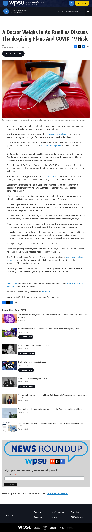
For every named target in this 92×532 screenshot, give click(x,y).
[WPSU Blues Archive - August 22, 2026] (9, 349)
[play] (6, 11)
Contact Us (38, 517)
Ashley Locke (13, 283)
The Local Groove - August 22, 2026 (32, 362)
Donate (82, 3)
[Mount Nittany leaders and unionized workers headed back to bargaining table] (9, 332)
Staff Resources (58, 512)
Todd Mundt (72, 283)
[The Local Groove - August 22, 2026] (9, 365)
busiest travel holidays (56, 134)
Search (54, 517)
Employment (38, 512)
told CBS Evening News (51, 145)
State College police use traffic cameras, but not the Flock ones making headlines (50, 409)
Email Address (10, 475)
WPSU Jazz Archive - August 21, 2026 (33, 378)
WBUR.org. (46, 292)
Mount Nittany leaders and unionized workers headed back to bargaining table (48, 329)
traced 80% (51, 176)
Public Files (75, 512)
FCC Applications (77, 517)
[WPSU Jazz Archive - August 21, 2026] (9, 382)
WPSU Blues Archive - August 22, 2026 (33, 345)
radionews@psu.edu (57, 493)
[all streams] (88, 11)
